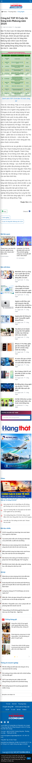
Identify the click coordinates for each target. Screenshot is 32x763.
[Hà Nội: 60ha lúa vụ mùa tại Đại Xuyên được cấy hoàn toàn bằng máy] (7, 403)
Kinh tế (14, 704)
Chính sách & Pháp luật (22, 707)
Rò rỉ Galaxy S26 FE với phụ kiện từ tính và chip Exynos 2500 (23, 373)
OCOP (7, 709)
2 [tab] (17, 657)
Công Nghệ (20, 11)
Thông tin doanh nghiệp (9, 663)
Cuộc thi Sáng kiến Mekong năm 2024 (13, 221)
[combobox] (16, 417)
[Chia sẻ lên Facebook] (29, 211)
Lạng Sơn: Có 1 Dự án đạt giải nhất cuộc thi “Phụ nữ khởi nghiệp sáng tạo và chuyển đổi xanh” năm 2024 (24, 252)
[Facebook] (1, 722)
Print (4, 211)
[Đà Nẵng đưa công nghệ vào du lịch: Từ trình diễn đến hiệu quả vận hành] (7, 389)
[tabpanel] (16, 639)
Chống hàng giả (11, 619)
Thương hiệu (12, 11)
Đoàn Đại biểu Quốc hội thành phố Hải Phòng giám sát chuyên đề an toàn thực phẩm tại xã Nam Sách (16, 584)
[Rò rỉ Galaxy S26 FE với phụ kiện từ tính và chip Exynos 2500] (7, 375)
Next (29, 657)
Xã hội (3, 572)
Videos (24, 709)
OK (29, 758)
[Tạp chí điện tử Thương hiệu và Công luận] (16, 716)
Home (5, 11)
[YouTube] (5, 722)
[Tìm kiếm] (30, 1)
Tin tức (8, 704)
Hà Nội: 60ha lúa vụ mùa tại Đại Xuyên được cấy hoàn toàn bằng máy (23, 401)
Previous (3, 657)
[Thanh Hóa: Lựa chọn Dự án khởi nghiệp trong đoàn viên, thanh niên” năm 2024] (8, 241)
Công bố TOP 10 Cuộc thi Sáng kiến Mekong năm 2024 (14, 21)
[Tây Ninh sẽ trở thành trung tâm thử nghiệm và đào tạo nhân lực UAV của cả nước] (7, 334)
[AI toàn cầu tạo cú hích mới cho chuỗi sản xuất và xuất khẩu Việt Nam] (7, 363)
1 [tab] (15, 657)
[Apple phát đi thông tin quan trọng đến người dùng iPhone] (7, 320)
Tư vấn (13, 709)
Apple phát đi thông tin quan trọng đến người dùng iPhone (23, 318)
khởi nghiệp (6, 217)
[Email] (8, 722)
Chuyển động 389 (8, 707)
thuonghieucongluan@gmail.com (13, 735)
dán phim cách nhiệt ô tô (8, 694)
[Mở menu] (2, 1)
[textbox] (16, 417)
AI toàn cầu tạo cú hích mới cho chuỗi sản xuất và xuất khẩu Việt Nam (23, 360)
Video (3, 478)
